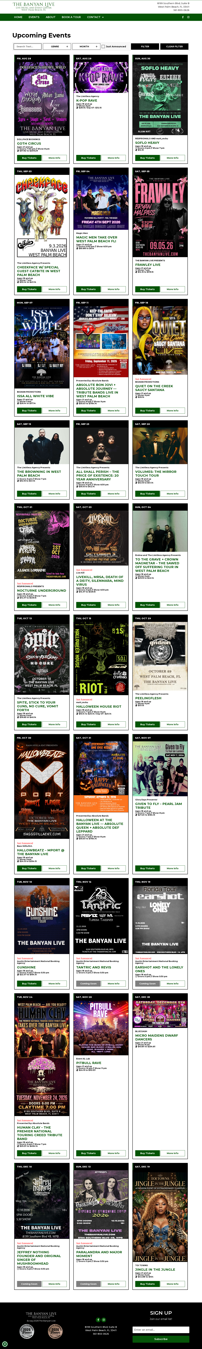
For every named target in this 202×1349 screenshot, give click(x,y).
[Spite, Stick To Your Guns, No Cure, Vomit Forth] (42, 658)
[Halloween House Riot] (101, 658)
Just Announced (116, 46)
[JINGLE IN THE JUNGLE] (160, 1216)
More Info (54, 157)
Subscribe (161, 1339)
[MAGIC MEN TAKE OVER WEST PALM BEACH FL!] (101, 202)
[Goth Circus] (42, 99)
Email (136, 1324)
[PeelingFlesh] (160, 656)
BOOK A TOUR (71, 17)
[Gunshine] (42, 919)
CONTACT (94, 17)
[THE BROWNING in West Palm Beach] (42, 446)
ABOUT (51, 17)
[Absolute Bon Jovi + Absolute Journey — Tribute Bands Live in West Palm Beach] (101, 341)
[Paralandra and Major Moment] (101, 1204)
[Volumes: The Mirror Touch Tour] (160, 446)
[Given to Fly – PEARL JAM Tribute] (160, 768)
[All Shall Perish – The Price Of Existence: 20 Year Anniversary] (101, 446)
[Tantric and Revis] (101, 919)
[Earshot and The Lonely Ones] (160, 919)
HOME (18, 17)
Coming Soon (88, 983)
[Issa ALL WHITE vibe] (42, 347)
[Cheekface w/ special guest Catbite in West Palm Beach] (42, 217)
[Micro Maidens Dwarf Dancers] (160, 1014)
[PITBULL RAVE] (101, 1028)
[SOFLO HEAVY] (160, 98)
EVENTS (34, 17)
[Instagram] (188, 17)
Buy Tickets (29, 157)
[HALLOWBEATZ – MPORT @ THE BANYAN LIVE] (42, 790)
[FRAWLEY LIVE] (160, 216)
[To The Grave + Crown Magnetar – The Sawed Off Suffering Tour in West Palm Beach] (160, 531)
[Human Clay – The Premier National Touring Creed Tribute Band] (42, 1058)
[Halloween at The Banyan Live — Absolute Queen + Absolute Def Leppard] (101, 776)
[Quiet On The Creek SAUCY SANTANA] (160, 340)
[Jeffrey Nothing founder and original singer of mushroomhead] (42, 1204)
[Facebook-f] (183, 17)
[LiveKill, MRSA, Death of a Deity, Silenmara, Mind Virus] (101, 538)
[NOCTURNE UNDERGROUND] (42, 545)
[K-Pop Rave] (101, 77)
